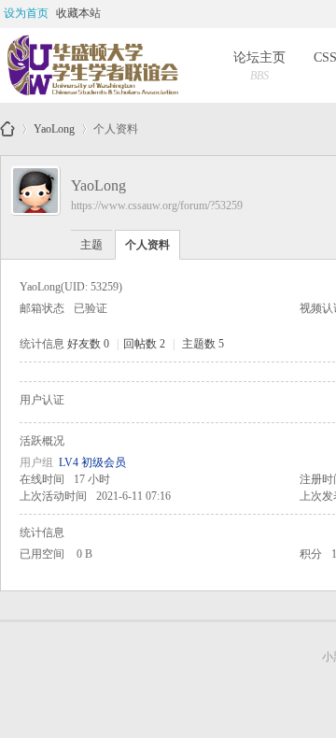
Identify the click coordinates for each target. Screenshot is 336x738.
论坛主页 (259, 66)
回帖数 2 (144, 343)
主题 (91, 244)
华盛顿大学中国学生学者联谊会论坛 (7, 128)
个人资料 (147, 244)
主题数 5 (203, 343)
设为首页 (26, 13)
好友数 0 (88, 343)
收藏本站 (78, 13)
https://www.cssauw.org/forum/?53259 (157, 205)
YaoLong (54, 125)
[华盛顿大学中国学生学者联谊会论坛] (91, 65)
